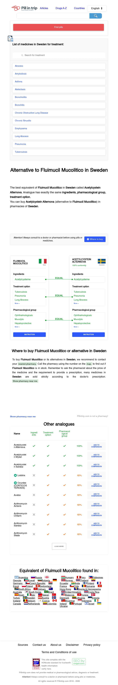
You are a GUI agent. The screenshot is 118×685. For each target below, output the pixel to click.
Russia (38, 577)
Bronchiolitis (21, 97)
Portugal (77, 604)
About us (55, 645)
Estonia (95, 598)
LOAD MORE (59, 546)
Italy (33, 595)
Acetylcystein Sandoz (20, 465)
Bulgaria (46, 580)
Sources (23, 645)
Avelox (17, 495)
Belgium (31, 601)
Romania (90, 586)
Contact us (39, 645)
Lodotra (21, 475)
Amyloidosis (20, 74)
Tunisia (84, 595)
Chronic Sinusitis (23, 121)
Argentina (23, 577)
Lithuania (80, 598)
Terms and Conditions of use (59, 652)
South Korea (35, 592)
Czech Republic (37, 583)
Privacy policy (91, 645)
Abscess (19, 66)
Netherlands (34, 604)
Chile (76, 586)
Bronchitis (19, 105)
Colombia (51, 604)
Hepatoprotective (23, 323)
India (77, 583)
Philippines (97, 577)
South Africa (24, 589)
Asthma (18, 82)
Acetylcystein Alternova (81, 260)
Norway (69, 580)
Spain (21, 595)
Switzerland (45, 586)
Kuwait (31, 580)
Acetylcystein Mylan (20, 456)
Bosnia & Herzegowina (89, 589)
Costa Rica (93, 592)
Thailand (84, 580)
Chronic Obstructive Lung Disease (31, 113)
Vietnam (41, 589)
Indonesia (86, 601)
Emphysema (21, 129)
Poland (29, 586)
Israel (91, 604)
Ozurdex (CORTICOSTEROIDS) (20, 485)
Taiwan (45, 595)
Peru (83, 577)
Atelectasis (20, 89)
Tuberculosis (21, 152)
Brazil (51, 592)
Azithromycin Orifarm (20, 514)
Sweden (31, 598)
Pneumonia (20, 144)
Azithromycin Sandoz (20, 524)
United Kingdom (73, 592)
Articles (44, 8)
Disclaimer (72, 645)
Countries (79, 8)
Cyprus (46, 601)
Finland (90, 583)
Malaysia (69, 595)
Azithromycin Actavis (20, 505)
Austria (45, 598)
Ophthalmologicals (24, 315)
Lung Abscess (21, 136)
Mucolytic (19, 319)
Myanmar (70, 601)
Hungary (69, 577)
